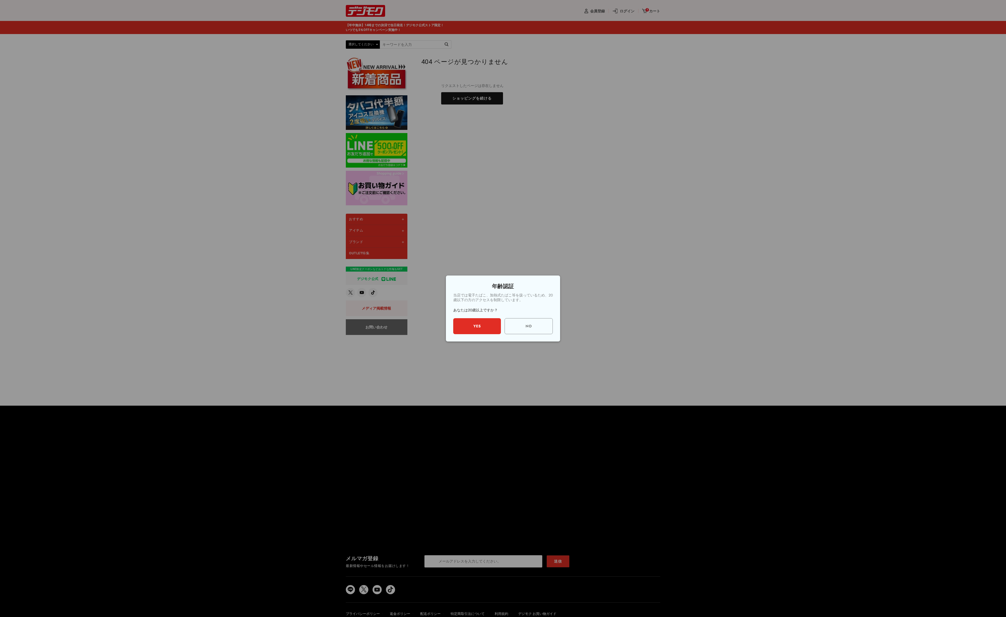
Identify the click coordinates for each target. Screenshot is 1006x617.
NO (529, 326)
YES (477, 326)
